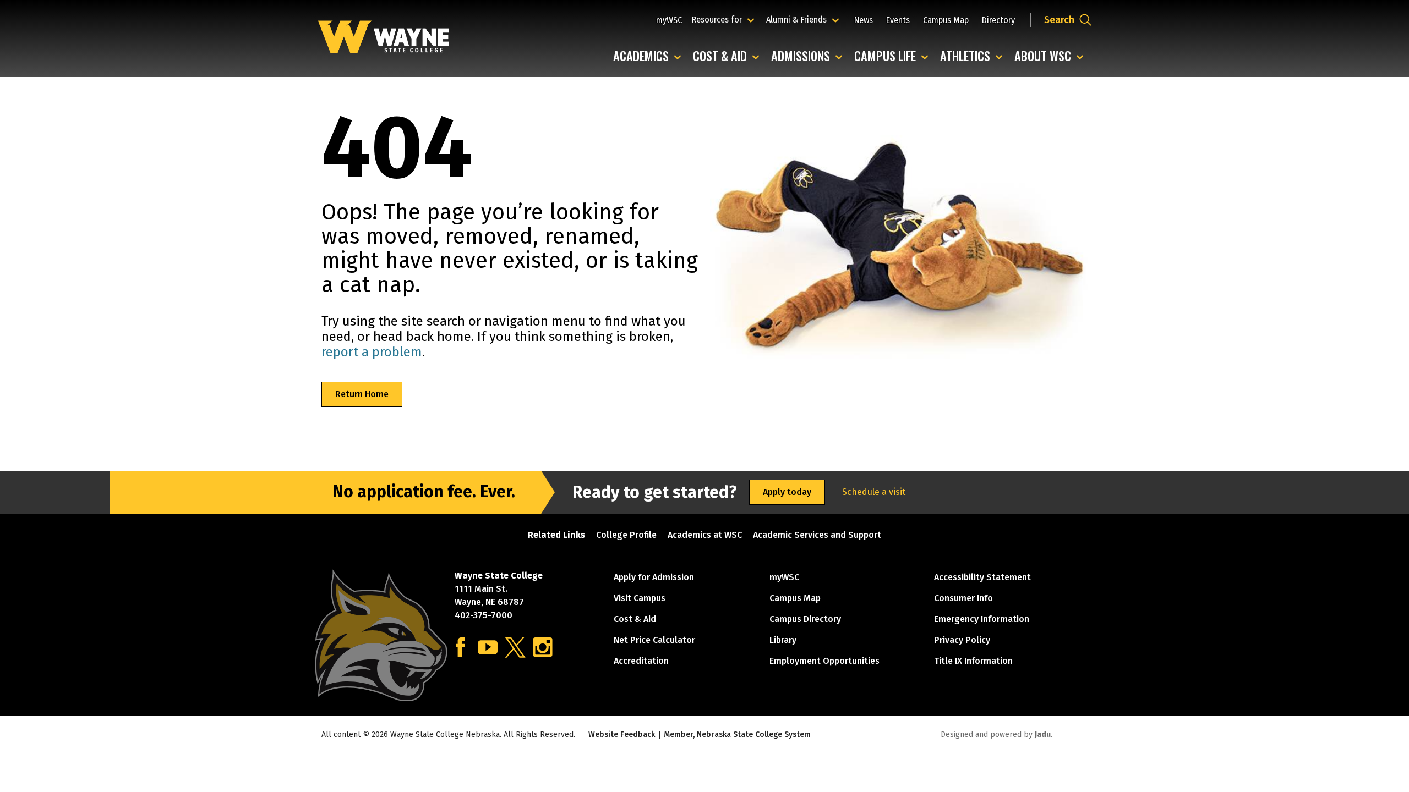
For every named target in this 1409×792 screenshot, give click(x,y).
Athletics (974, 56)
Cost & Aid (728, 56)
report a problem (371, 352)
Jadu (1043, 734)
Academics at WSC (705, 535)
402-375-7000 (483, 615)
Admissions (809, 56)
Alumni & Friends (799, 19)
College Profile (626, 535)
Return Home (362, 394)
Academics (649, 56)
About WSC (1051, 56)
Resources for (724, 19)
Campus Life (893, 56)
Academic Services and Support (817, 535)
